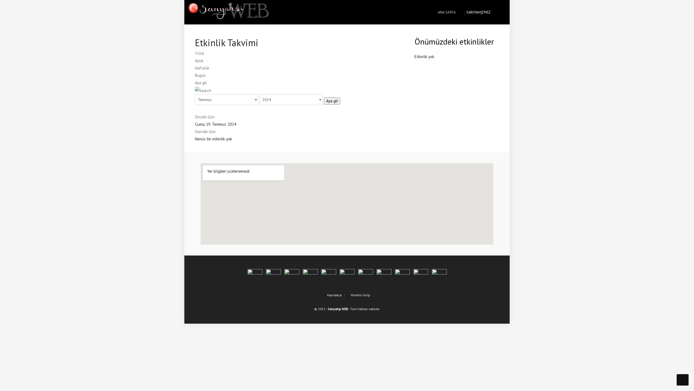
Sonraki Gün (205, 131)
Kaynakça (334, 295)
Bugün (200, 75)
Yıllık (199, 53)
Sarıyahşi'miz (478, 12)
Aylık (199, 60)
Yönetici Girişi (360, 295)
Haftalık (202, 68)
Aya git (201, 82)
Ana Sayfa (446, 12)
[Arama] (203, 90)
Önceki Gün (204, 116)
